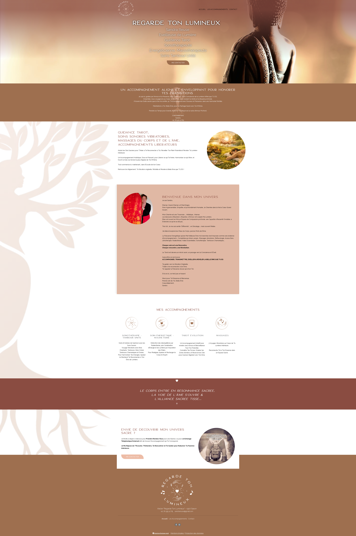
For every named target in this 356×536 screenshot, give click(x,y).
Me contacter (132, 457)
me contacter (178, 63)
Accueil (202, 9)
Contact (233, 9)
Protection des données (194, 533)
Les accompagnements (217, 9)
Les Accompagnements (178, 519)
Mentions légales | (178, 533)
